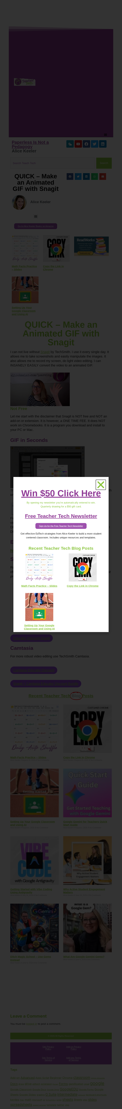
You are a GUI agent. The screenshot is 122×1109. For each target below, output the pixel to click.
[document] (61, 554)
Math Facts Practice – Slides (39, 585)
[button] (101, 485)
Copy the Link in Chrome (82, 585)
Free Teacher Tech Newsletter (61, 516)
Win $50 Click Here (61, 493)
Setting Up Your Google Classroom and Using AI (39, 627)
